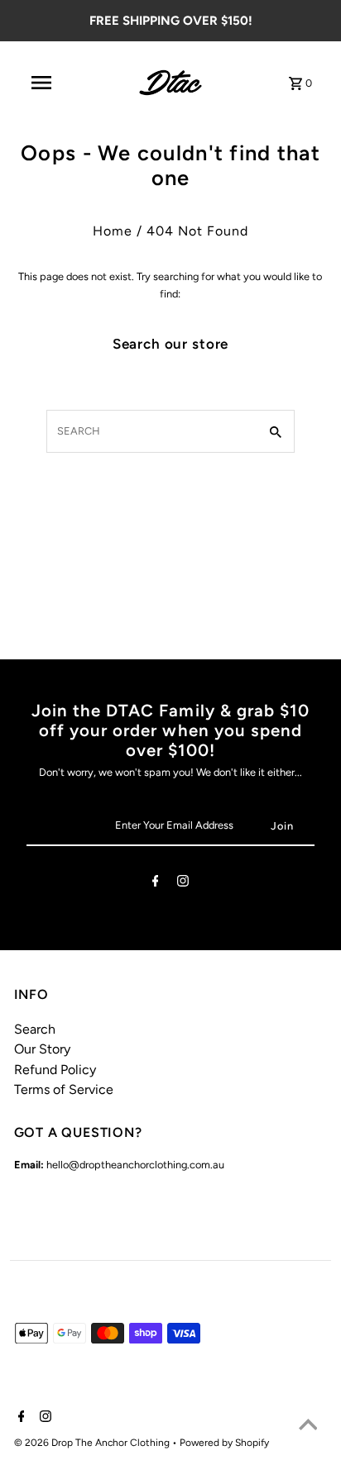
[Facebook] (155, 883)
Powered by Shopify (224, 1442)
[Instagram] (183, 883)
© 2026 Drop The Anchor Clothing (93, 1442)
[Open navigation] (41, 82)
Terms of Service (63, 1089)
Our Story (42, 1049)
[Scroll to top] (307, 1426)
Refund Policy (55, 1069)
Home (112, 231)
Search (34, 1029)
